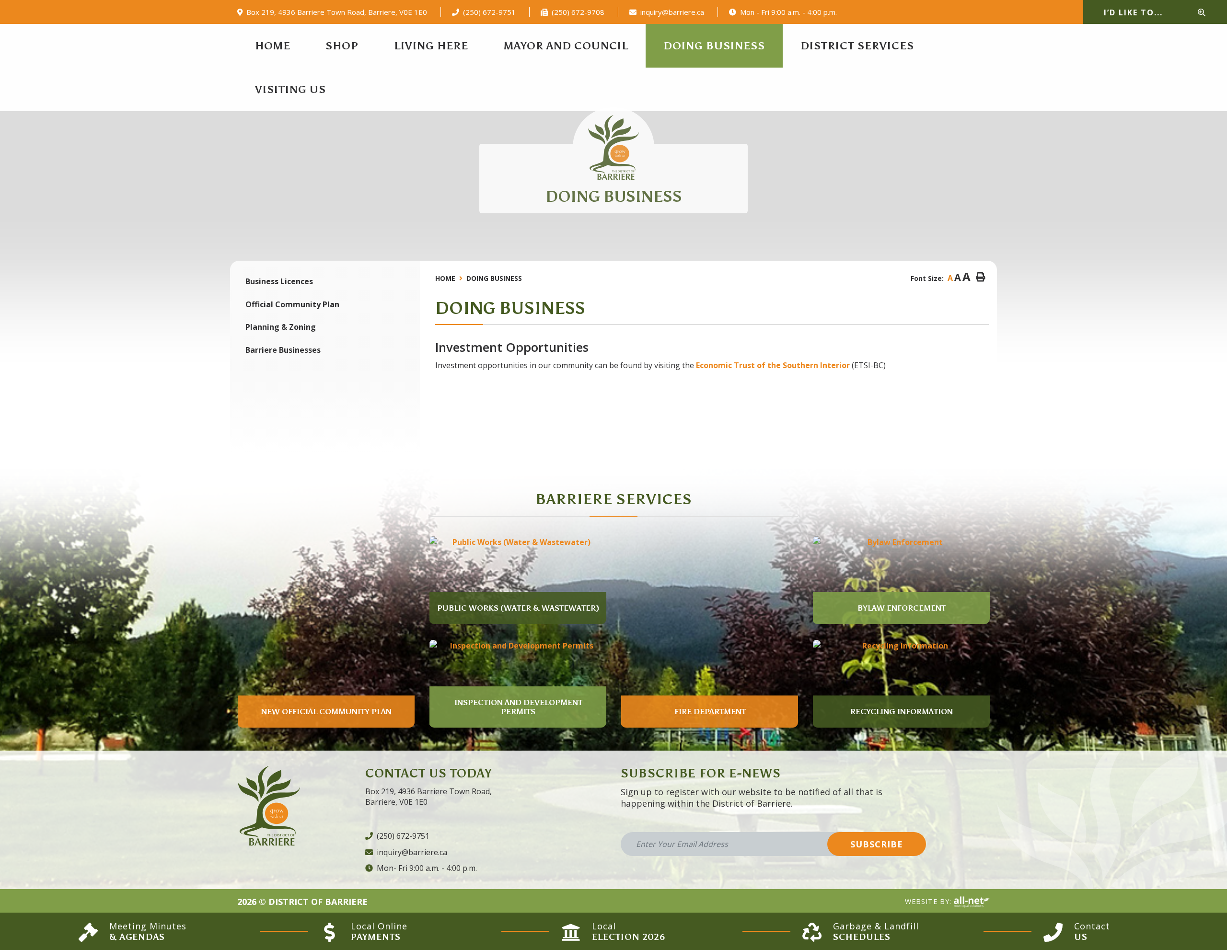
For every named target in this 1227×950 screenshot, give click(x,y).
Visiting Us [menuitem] (290, 89)
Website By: (929, 901)
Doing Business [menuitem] (714, 45)
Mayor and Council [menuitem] (566, 45)
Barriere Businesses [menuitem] (283, 350)
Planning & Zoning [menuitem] (280, 327)
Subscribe (876, 844)
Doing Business (494, 278)
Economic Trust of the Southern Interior (773, 365)
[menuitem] (272, 46)
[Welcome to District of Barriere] (613, 147)
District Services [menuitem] (857, 45)
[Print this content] (980, 277)
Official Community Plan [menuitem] (292, 304)
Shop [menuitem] (342, 45)
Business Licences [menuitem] (279, 281)
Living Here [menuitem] (431, 45)
